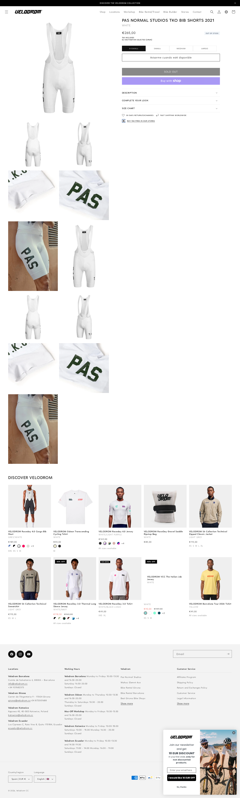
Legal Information (186, 698)
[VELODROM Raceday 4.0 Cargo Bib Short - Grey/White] (19, 546)
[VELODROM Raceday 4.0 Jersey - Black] (100, 544)
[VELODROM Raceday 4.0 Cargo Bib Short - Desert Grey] (28, 546)
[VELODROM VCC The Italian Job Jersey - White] (145, 613)
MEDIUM (185, 49)
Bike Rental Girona (131, 687)
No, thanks (181, 787)
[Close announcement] (235, 3)
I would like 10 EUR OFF (181, 777)
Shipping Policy (185, 682)
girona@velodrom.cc (19, 700)
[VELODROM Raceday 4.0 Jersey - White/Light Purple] (104, 544)
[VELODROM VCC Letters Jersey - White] (150, 613)
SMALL (161, 49)
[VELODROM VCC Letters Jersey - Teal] (159, 613)
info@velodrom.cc (18, 683)
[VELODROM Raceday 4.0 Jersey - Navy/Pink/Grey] (118, 544)
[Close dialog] (233, 732)
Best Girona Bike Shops (133, 698)
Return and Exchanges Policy (192, 687)
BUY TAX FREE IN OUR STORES (141, 121)
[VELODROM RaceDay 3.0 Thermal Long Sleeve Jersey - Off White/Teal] (59, 619)
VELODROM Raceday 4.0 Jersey (116, 531)
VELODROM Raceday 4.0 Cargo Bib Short (27, 532)
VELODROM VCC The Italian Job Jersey (164, 577)
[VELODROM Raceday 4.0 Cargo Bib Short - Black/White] (14, 546)
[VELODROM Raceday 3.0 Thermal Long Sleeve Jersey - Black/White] (55, 619)
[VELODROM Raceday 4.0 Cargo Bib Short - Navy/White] (9, 546)
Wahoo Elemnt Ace (131, 682)
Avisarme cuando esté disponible (171, 57)
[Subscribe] (228, 654)
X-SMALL (137, 49)
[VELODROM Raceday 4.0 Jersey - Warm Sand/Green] (109, 544)
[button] (6, 12)
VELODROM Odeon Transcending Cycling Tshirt (71, 532)
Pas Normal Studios (131, 677)
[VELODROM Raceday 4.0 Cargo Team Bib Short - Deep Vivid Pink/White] (23, 546)
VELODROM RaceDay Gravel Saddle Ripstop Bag (163, 532)
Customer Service (186, 693)
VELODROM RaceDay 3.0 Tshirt (115, 603)
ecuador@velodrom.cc (20, 728)
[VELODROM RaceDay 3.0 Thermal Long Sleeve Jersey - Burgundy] (68, 619)
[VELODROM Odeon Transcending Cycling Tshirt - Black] (59, 546)
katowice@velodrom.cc (20, 715)
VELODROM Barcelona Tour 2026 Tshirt (210, 603)
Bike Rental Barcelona (132, 693)
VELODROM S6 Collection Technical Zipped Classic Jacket (208, 532)
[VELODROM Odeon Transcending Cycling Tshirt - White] (55, 546)
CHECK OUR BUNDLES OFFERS (120, 3)
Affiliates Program (186, 677)
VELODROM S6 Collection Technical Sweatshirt (27, 605)
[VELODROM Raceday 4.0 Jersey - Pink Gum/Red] (114, 544)
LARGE (209, 49)
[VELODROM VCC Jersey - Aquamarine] (154, 613)
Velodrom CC (22, 790)
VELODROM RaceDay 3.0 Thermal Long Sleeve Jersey (74, 605)
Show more (127, 703)
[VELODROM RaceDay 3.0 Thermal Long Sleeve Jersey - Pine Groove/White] (64, 619)
